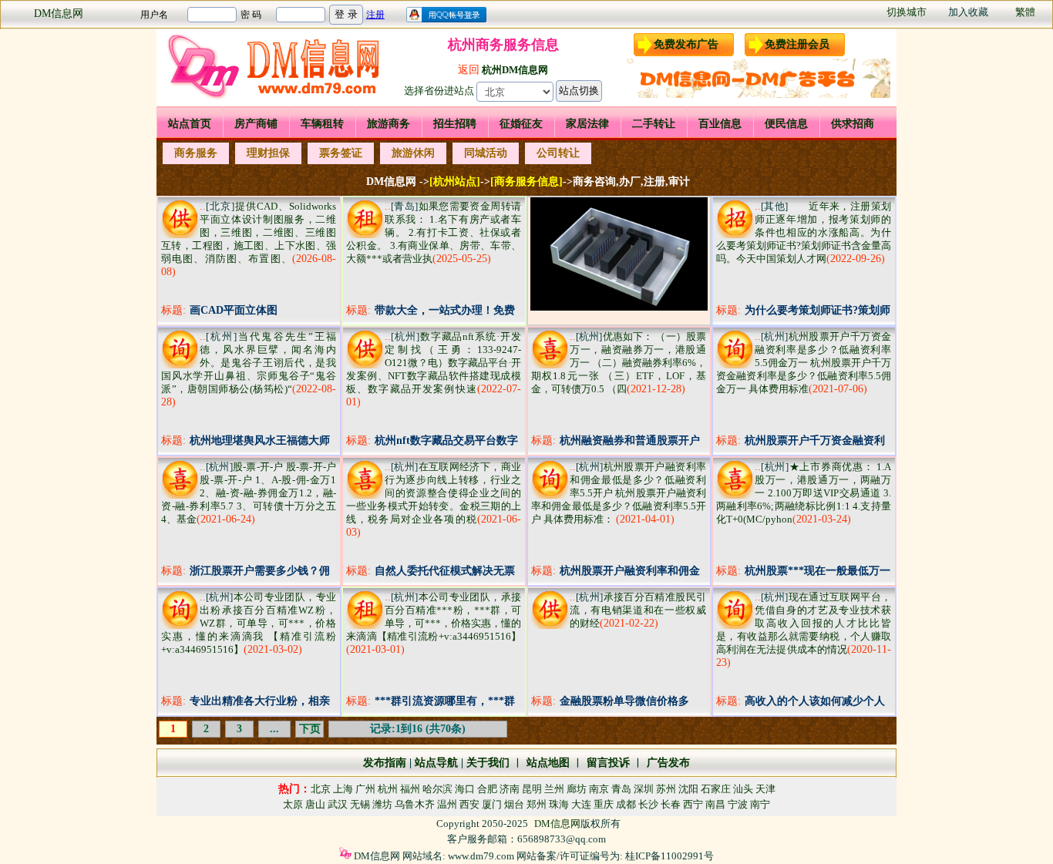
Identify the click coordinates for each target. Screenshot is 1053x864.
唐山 (315, 804)
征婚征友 (521, 123)
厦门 (492, 804)
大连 (581, 804)
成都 (626, 804)
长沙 (648, 804)
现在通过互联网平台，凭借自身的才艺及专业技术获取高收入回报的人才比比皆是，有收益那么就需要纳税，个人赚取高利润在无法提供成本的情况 (803, 623)
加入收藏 (968, 12)
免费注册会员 (797, 44)
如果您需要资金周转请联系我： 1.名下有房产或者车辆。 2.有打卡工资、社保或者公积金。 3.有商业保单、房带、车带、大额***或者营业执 (433, 232)
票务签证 (340, 153)
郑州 (536, 804)
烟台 (514, 804)
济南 (510, 789)
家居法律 (587, 123)
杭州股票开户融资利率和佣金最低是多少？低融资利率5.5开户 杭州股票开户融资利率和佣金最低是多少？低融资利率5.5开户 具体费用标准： (618, 493)
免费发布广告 (686, 44)
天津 (765, 789)
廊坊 (577, 789)
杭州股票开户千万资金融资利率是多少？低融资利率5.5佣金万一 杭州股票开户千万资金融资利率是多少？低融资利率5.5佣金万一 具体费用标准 (803, 363)
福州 (410, 789)
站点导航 (436, 762)
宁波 (738, 804)
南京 (599, 789)
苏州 (666, 789)
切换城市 (906, 12)
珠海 (559, 804)
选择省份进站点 (439, 90)
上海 (343, 789)
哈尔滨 (437, 789)
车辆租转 (322, 123)
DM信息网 (58, 13)
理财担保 (268, 153)
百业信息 (720, 123)
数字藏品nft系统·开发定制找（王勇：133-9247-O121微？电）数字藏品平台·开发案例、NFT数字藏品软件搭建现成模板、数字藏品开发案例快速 (433, 363)
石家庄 (716, 789)
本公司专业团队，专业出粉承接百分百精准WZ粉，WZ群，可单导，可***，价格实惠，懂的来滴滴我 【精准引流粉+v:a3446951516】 (248, 623)
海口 (465, 789)
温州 (447, 804)
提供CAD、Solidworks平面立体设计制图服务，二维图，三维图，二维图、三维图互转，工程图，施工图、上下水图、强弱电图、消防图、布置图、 (248, 232)
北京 (321, 789)
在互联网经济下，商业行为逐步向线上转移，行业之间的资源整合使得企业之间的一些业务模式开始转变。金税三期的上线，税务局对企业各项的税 (433, 493)
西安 (469, 804)
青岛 (621, 789)
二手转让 (653, 123)
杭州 (388, 789)
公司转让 (558, 153)
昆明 (532, 789)
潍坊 (382, 804)
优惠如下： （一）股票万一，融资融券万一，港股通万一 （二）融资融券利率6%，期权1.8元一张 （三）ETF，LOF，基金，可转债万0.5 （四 (618, 363)
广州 (365, 789)
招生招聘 (454, 123)
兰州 (554, 789)
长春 (671, 804)
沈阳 (688, 789)
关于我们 (488, 762)
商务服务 (195, 153)
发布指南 (384, 762)
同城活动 (485, 153)
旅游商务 (388, 123)
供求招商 (852, 123)
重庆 (604, 804)
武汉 (338, 804)
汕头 (743, 789)
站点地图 (546, 762)
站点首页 (189, 123)
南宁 (760, 804)
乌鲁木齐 (415, 804)
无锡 (360, 804)
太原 (293, 804)
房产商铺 (256, 123)
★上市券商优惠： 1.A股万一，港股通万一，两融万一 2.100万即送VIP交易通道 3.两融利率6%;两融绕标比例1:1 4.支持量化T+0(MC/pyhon (803, 493)
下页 (310, 729)
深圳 (644, 789)
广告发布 (668, 762)
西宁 (693, 804)
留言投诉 (608, 762)
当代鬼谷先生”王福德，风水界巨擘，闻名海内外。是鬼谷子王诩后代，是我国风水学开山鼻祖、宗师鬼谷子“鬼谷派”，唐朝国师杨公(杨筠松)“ (248, 363)
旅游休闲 (413, 153)
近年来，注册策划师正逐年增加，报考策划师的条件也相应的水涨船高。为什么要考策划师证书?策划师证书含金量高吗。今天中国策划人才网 (803, 232)
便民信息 (786, 123)
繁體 (1025, 12)
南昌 (715, 804)
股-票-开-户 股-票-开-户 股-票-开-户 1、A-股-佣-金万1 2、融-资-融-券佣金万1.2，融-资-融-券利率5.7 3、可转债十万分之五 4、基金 (248, 493)
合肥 (487, 789)
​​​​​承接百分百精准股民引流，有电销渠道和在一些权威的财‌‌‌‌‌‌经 (638, 610)
